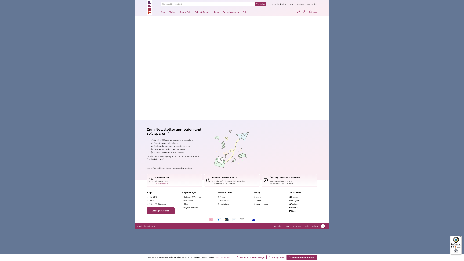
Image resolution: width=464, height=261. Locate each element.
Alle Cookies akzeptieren (303, 257)
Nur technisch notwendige (252, 257)
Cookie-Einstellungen (312, 226)
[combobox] (208, 4)
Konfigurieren (278, 257)
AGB (287, 226)
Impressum (297, 226)
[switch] (456, 251)
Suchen (262, 4)
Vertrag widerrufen (161, 211)
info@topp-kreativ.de (161, 183)
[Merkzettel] (298, 12)
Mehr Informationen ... (223, 257)
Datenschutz (278, 226)
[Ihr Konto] (304, 12)
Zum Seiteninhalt (145, 2)
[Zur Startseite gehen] (153, 7)
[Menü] (460, 237)
